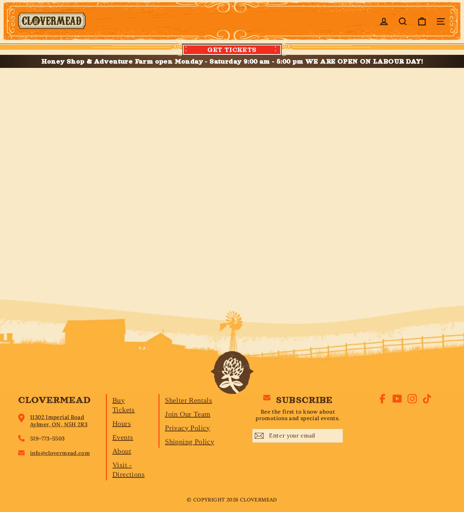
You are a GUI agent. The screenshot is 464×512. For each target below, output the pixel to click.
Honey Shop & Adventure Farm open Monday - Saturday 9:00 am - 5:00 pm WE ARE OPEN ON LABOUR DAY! (232, 61)
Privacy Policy (187, 428)
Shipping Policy (189, 442)
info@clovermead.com (60, 453)
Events (122, 437)
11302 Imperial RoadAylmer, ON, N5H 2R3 (58, 421)
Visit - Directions (128, 469)
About (121, 451)
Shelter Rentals (188, 400)
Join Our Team (187, 414)
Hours (121, 423)
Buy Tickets (123, 405)
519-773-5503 (47, 438)
